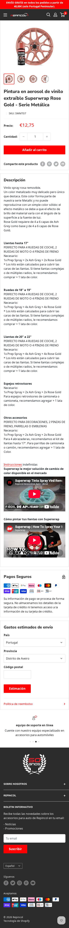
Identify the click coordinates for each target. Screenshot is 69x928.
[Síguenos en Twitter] (12, 882)
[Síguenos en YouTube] (32, 882)
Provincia (10, 651)
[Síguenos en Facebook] (6, 882)
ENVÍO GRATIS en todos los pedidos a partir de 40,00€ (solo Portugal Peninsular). (34, 4)
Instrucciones (13, 464)
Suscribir (15, 849)
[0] (62, 15)
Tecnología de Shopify (17, 920)
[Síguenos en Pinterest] (26, 882)
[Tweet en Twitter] (56, 163)
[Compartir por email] (62, 163)
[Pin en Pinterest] (49, 163)
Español (10, 865)
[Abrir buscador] (48, 15)
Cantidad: (11, 137)
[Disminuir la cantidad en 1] (23, 136)
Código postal (13, 667)
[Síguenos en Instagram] (19, 882)
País (7, 635)
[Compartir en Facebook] (42, 163)
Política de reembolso (18, 704)
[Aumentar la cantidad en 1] (47, 136)
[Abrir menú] (5, 14)
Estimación (17, 689)
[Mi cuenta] (55, 15)
